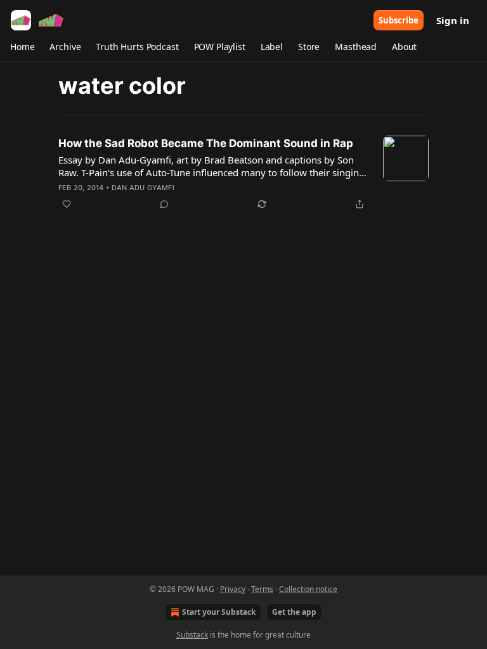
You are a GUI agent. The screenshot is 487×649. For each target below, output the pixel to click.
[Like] (66, 204)
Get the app (294, 612)
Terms (262, 589)
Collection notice (308, 589)
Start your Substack (219, 612)
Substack (192, 634)
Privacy (232, 589)
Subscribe (399, 20)
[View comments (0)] (164, 204)
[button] (22, 47)
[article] (243, 174)
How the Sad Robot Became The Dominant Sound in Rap (205, 143)
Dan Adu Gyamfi (143, 187)
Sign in (452, 20)
